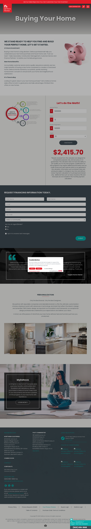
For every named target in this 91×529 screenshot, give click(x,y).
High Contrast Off (74, 6)
